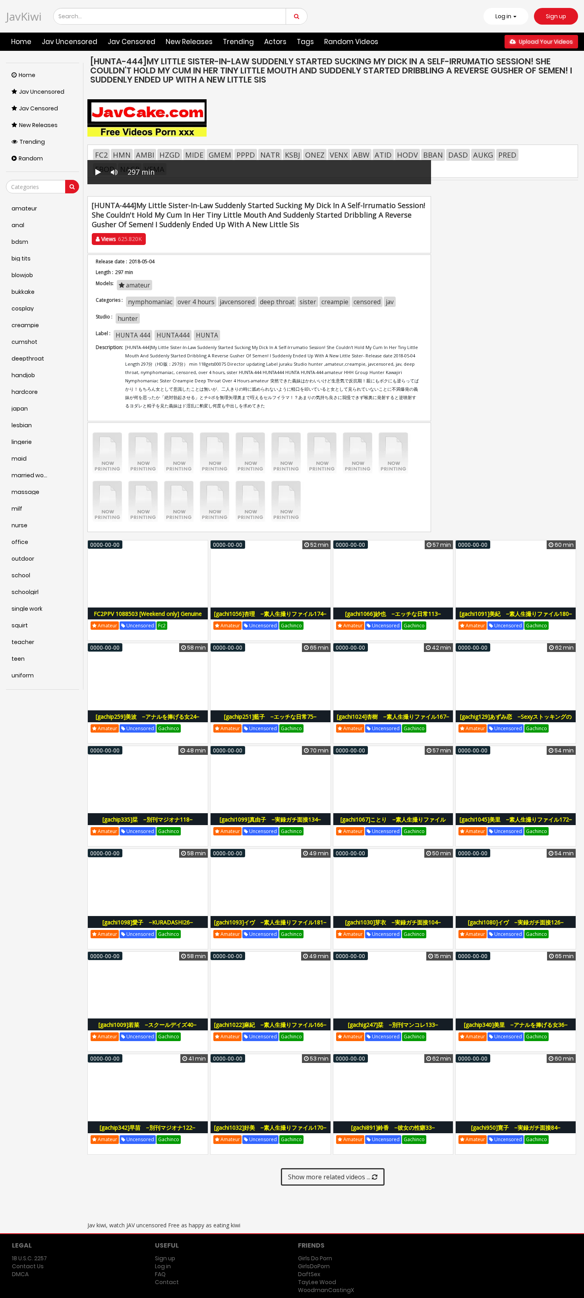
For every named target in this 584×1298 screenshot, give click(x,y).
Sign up (556, 16)
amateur (137, 285)
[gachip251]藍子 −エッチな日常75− (270, 716)
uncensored (139, 625)
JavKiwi (24, 16)
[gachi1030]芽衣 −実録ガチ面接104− (393, 922)
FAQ (160, 1274)
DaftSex (309, 1274)
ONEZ (315, 155)
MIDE (194, 155)
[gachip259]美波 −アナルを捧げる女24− (147, 716)
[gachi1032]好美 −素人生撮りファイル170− (270, 1127)
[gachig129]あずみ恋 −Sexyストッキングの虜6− (516, 721)
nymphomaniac (150, 301)
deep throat (277, 301)
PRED (507, 155)
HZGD (169, 155)
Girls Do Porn (315, 1258)
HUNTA (207, 335)
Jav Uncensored (69, 41)
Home (21, 41)
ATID (383, 155)
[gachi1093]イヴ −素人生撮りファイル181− (270, 922)
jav (390, 301)
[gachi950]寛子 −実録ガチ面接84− (516, 1127)
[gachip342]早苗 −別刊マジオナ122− (147, 1127)
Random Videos (351, 41)
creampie (334, 301)
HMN (122, 155)
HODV (407, 155)
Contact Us (28, 1266)
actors (275, 41)
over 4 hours (196, 301)
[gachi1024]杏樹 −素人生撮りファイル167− (393, 716)
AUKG (483, 155)
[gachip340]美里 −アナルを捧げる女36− (516, 1024)
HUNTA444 (173, 335)
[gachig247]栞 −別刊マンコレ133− (393, 1024)
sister (308, 301)
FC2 (101, 155)
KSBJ (292, 155)
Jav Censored (131, 41)
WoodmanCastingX (326, 1290)
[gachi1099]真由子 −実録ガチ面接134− (270, 819)
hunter (128, 318)
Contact (167, 1282)
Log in (163, 1266)
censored (367, 301)
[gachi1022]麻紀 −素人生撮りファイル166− (270, 1024)
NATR (270, 155)
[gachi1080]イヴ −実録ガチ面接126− (516, 922)
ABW (361, 155)
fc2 (162, 625)
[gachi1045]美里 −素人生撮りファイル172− (516, 819)
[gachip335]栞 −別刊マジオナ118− (147, 819)
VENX (339, 155)
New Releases (189, 41)
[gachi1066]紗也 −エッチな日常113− (393, 613)
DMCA (20, 1274)
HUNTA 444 (133, 335)
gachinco (291, 625)
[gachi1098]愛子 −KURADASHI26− (147, 922)
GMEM (220, 155)
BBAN (433, 155)
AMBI (145, 155)
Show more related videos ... (330, 1177)
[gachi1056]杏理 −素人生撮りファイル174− (270, 613)
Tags (305, 41)
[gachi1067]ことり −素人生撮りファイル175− (393, 824)
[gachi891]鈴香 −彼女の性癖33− (393, 1127)
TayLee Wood (317, 1282)
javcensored (237, 301)
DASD (458, 155)
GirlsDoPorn (314, 1266)
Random (31, 158)
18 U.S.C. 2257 (29, 1258)
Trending (238, 41)
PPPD (245, 155)
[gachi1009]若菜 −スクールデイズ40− (148, 1024)
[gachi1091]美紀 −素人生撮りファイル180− (516, 613)
